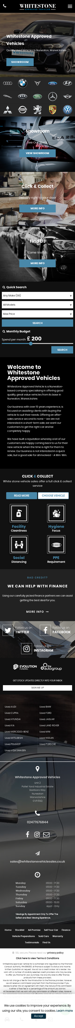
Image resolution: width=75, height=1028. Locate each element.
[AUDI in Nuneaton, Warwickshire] (7, 83)
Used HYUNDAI (13, 719)
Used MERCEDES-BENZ (17, 732)
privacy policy (55, 953)
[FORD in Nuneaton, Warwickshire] (52, 83)
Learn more (64, 1010)
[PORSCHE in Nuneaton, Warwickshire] (52, 110)
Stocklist (19, 930)
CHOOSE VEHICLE (53, 495)
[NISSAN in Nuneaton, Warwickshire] (22, 110)
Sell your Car (51, 930)
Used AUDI (10, 707)
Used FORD (46, 713)
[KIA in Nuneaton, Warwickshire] (22, 96)
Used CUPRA (11, 713)
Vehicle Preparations (23, 936)
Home (8, 930)
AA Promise (34, 930)
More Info (38, 208)
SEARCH (38, 323)
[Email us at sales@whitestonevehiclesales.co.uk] (46, 834)
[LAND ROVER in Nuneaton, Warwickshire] (37, 96)
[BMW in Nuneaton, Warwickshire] (22, 83)
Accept (38, 1016)
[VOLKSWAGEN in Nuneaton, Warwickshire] (67, 110)
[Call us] (4, 6)
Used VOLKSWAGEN (15, 750)
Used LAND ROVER (49, 725)
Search (62, 350)
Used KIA (9, 725)
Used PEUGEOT (13, 744)
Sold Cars (43, 936)
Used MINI (45, 732)
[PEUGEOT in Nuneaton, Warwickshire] (37, 110)
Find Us (46, 942)
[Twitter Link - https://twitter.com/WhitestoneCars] (31, 834)
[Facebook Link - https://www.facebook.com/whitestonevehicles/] (27, 834)
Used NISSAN (47, 738)
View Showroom (37, 153)
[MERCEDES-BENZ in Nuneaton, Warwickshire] (52, 96)
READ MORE (21, 495)
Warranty (57, 936)
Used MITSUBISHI (14, 738)
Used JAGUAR (47, 719)
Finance (66, 930)
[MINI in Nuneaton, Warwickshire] (67, 96)
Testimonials (32, 942)
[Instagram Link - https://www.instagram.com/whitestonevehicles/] (37, 834)
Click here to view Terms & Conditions (37, 958)
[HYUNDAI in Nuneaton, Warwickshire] (67, 83)
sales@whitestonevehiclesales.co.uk (37, 861)
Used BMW (45, 707)
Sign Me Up (37, 688)
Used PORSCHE (48, 744)
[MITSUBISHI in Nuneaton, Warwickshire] (7, 110)
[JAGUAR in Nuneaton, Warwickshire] (7, 96)
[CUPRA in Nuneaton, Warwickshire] (37, 83)
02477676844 (37, 822)
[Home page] (37, 7)
